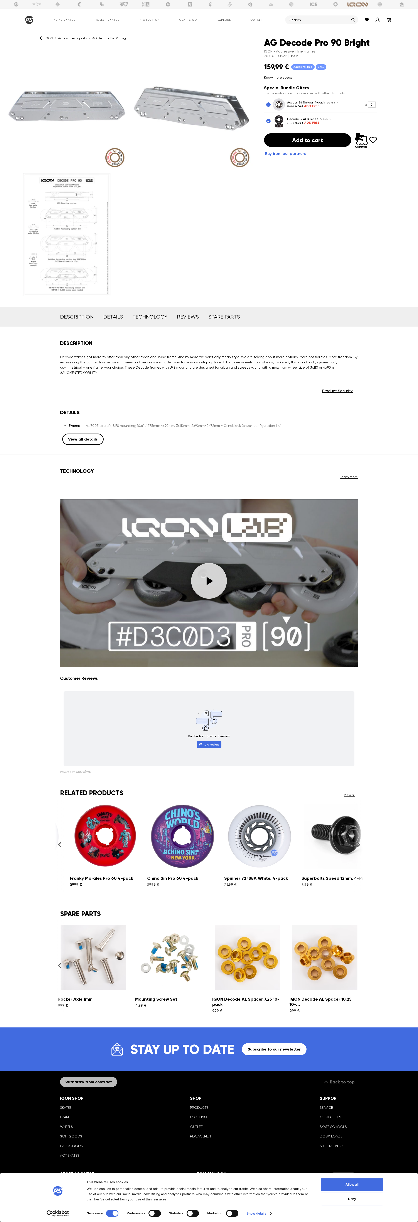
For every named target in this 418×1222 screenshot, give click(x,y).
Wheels (66, 1127)
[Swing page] (36, 4)
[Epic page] (250, 4)
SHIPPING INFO (331, 1146)
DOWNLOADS (331, 1136)
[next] (358, 844)
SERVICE (326, 1107)
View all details (83, 439)
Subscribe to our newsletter (274, 1049)
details (113, 317)
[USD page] (58, 4)
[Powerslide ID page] (291, 4)
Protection (149, 19)
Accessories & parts (72, 38)
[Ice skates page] (313, 4)
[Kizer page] (190, 4)
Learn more (349, 477)
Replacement (201, 1136)
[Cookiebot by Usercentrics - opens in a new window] (58, 1213)
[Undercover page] (102, 4)
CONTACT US (330, 1117)
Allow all (352, 1184)
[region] (129, 172)
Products (199, 1107)
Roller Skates (107, 19)
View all (349, 795)
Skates (66, 1107)
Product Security (337, 390)
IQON (49, 38)
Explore (224, 19)
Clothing (198, 1117)
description (77, 317)
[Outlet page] (402, 4)
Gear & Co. (188, 19)
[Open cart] (388, 20)
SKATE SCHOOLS (333, 1127)
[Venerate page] (270, 4)
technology (150, 317)
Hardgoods (71, 1146)
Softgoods (71, 1136)
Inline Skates (64, 19)
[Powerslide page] (16, 4)
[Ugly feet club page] (229, 4)
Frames (66, 1117)
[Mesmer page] (380, 4)
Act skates (69, 1155)
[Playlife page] (210, 4)
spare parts (224, 317)
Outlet (256, 19)
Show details (256, 1213)
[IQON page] (358, 4)
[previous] (59, 844)
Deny (352, 1199)
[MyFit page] (146, 4)
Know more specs (278, 77)
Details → (332, 103)
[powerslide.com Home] (28, 20)
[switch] (154, 1213)
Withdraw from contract (88, 1082)
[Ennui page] (168, 4)
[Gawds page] (336, 4)
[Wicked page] (124, 4)
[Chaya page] (80, 4)
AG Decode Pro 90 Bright (110, 38)
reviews (188, 317)
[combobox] (319, 19)
